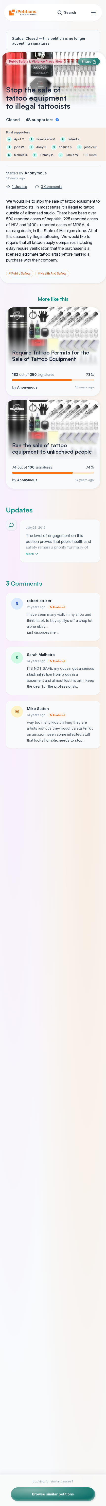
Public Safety (20, 273)
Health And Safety (52, 273)
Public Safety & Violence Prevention (35, 61)
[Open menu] (93, 12)
